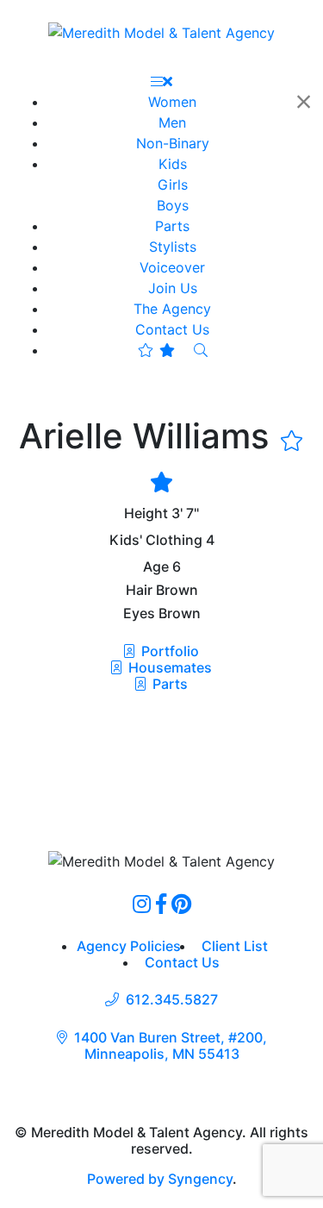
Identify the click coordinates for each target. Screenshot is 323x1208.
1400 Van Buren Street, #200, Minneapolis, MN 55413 (170, 1046)
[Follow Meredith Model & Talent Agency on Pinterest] (181, 903)
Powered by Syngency (160, 1178)
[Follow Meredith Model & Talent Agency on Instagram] (142, 903)
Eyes (139, 613)
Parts (168, 683)
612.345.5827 (172, 1000)
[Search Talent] (200, 350)
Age (156, 567)
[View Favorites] (156, 350)
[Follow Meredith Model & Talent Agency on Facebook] (161, 903)
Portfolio (168, 651)
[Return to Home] (161, 32)
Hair (139, 590)
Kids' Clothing (155, 540)
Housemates (168, 667)
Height (146, 513)
